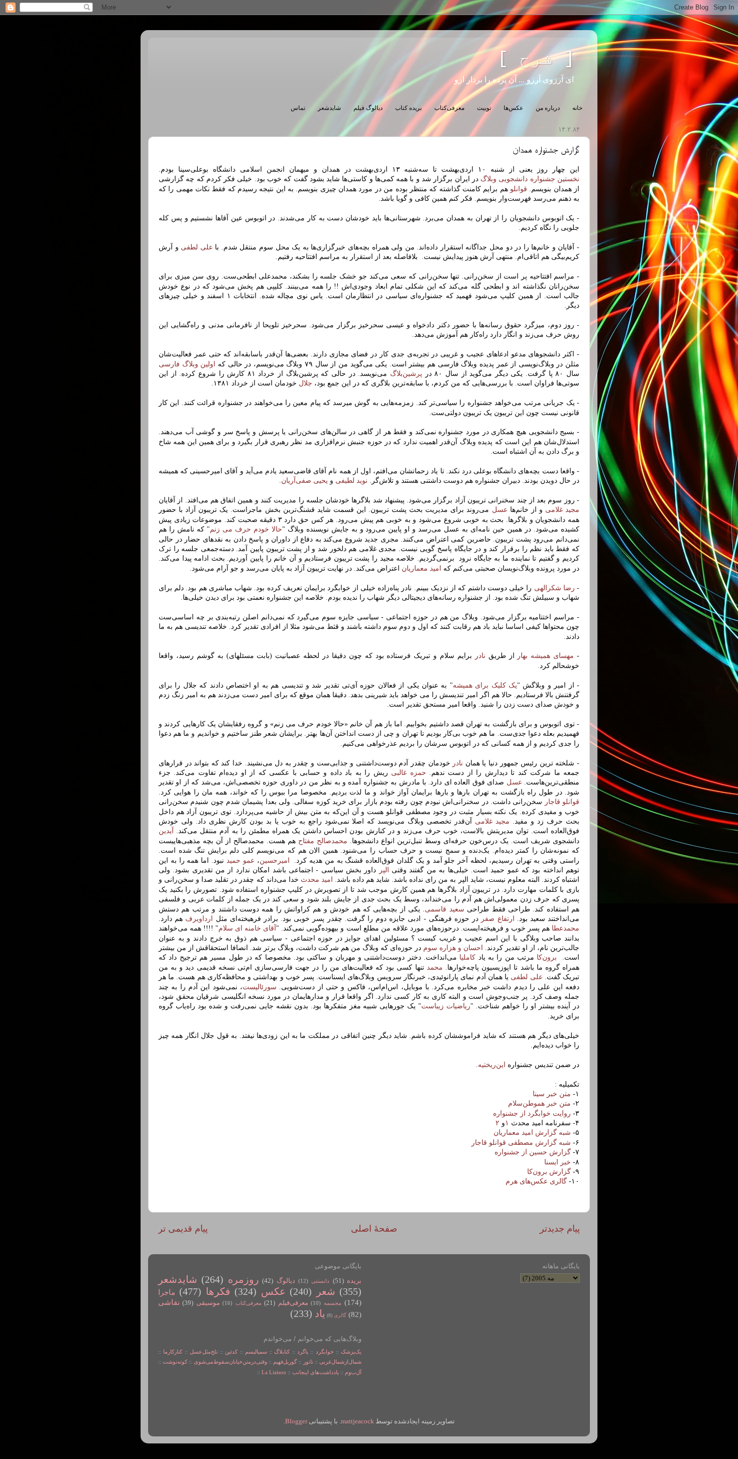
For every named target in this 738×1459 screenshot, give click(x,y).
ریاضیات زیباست (445, 1006)
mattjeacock (357, 1421)
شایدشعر (329, 107)
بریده (354, 1280)
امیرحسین (275, 860)
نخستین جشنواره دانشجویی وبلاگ (529, 179)
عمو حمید (240, 860)
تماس (298, 107)
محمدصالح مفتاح (322, 841)
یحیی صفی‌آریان (304, 480)
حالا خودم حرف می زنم (246, 529)
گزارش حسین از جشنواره (533, 1152)
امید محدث (317, 879)
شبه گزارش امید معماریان (532, 1132)
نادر (478, 655)
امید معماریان (421, 568)
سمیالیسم (256, 1352)
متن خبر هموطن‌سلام (539, 1103)
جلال (304, 383)
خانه (577, 107)
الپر (382, 870)
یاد (320, 1313)
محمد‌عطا (564, 928)
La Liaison (274, 1372)
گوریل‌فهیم (285, 1362)
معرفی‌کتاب (449, 107)
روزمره (243, 1279)
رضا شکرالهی (554, 588)
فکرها (218, 1291)
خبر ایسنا (557, 1162)
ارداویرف (198, 918)
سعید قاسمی (444, 909)
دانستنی (320, 1281)
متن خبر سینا (552, 1094)
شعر (325, 1291)
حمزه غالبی (407, 772)
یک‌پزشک (351, 1352)
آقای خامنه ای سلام (247, 928)
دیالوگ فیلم (368, 107)
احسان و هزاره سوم (453, 948)
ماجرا (166, 1292)
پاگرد (301, 1352)
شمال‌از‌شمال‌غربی (340, 1362)
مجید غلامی (562, 509)
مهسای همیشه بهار (545, 655)
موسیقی (208, 1302)
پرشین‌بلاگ (406, 373)
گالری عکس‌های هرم (536, 1181)
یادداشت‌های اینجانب (315, 1372)
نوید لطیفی (351, 480)
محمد (433, 967)
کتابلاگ (282, 1352)
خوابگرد (323, 1352)
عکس (273, 1291)
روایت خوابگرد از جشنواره (532, 1113)
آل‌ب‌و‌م (353, 1372)
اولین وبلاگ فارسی (187, 364)
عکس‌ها (513, 107)
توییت (484, 107)
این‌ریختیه (492, 1065)
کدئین (231, 1352)
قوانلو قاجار (562, 802)
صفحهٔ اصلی (374, 1229)
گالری (340, 1315)
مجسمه (332, 1303)
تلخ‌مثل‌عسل (204, 1352)
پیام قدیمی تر (183, 1229)
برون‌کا (545, 957)
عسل (498, 509)
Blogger (296, 1421)
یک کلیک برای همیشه (485, 685)
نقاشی (169, 1302)
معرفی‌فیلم (293, 1302)
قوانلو (518, 189)
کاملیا (466, 957)
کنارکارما (172, 1352)
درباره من (548, 107)
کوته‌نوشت (175, 1362)
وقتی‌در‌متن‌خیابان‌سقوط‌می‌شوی (230, 1362)
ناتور (308, 1362)
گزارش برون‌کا (549, 1171)
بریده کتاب (408, 107)
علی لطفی (197, 247)
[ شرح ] (536, 59)
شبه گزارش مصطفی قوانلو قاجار (521, 1142)
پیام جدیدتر (560, 1229)
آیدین (166, 831)
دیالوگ (286, 1280)
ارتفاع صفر (497, 918)
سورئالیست (259, 987)
